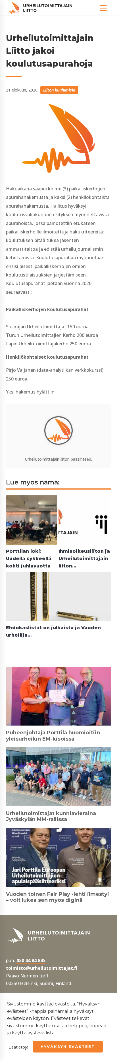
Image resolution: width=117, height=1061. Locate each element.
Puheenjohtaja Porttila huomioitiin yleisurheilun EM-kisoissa (53, 736)
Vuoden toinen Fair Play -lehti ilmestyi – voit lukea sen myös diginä (57, 897)
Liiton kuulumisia (59, 90)
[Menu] (103, 8)
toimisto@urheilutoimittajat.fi (41, 968)
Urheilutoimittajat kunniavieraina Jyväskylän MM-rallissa (51, 816)
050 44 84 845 (30, 960)
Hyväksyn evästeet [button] (68, 1046)
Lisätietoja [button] (18, 1046)
